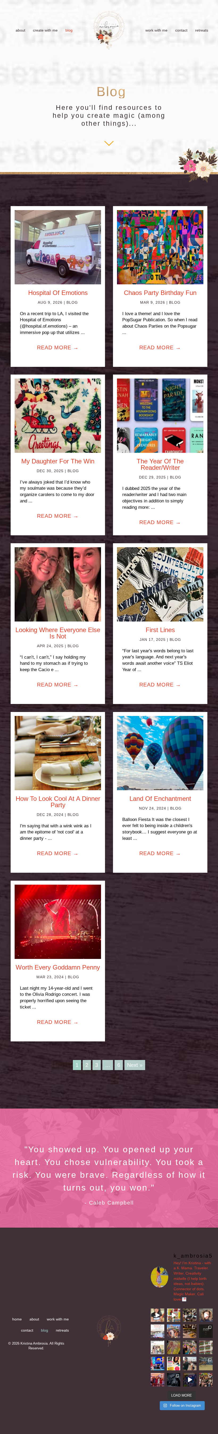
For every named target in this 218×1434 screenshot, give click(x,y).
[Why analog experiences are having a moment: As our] (157, 1315)
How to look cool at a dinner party (58, 802)
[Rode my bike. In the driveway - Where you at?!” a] (189, 1331)
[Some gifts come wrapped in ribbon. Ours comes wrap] (206, 1331)
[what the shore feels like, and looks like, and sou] (189, 1363)
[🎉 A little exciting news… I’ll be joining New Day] (174, 1363)
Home (17, 1319)
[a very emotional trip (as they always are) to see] (189, 1315)
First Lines (160, 629)
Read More (58, 347)
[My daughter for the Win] (58, 415)
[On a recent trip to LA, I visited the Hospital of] (157, 1331)
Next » (134, 1065)
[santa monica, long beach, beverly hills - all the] (174, 1331)
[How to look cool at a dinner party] (58, 752)
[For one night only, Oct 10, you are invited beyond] (189, 1380)
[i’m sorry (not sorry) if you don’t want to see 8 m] (189, 1347)
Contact (181, 30)
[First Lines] (160, 584)
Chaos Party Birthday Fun (160, 292)
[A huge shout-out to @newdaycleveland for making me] (157, 1363)
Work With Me (156, 30)
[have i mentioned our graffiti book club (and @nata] (157, 1347)
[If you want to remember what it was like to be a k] (174, 1315)
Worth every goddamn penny (58, 967)
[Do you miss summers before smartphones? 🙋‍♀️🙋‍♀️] (206, 1315)
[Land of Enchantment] (160, 752)
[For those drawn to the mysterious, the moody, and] (174, 1380)
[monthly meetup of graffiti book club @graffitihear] (206, 1380)
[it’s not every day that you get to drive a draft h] (206, 1363)
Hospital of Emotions (58, 292)
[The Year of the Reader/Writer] (160, 415)
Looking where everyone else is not (57, 633)
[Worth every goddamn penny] (58, 921)
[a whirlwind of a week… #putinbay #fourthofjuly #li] (157, 1380)
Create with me (45, 30)
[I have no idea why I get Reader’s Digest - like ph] (174, 1347)
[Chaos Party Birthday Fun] (160, 247)
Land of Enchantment (160, 798)
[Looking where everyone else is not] (58, 584)
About (20, 30)
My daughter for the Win (57, 461)
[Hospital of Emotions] (58, 247)
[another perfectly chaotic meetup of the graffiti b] (206, 1347)
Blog (69, 30)
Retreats (201, 30)
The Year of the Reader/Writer (160, 464)
